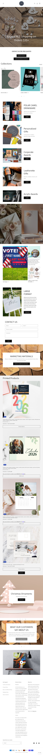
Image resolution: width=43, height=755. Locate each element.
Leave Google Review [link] (21, 639)
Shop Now (27, 312)
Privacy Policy (5, 687)
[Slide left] (19, 96)
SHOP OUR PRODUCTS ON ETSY (21, 58)
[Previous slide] (17, 619)
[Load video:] (21, 662)
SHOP (27, 116)
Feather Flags (26, 302)
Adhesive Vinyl (27, 297)
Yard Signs (5, 281)
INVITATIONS (4, 92)
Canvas (33, 298)
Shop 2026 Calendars (21, 32)
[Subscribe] (20, 743)
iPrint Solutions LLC (19, 752)
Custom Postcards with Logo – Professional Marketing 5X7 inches (13, 564)
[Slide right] (24, 96)
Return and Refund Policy (7, 689)
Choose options (21, 426)
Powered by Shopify (25, 752)
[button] (3, 3)
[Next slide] (22, 619)
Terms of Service (6, 694)
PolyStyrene (26, 305)
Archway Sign (26, 298)
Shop (21, 237)
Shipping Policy (5, 692)
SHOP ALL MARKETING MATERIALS (21, 363)
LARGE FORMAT (24, 92)
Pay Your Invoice (21, 55)
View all (40, 64)
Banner (30, 298)
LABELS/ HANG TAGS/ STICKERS (33, 281)
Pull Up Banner (33, 303)
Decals (28, 300)
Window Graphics (30, 306)
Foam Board (31, 302)
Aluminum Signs (33, 297)
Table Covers (31, 305)
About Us (34, 711)
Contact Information (6, 684)
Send (8, 341)
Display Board (33, 300)
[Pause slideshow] (25, 619)
